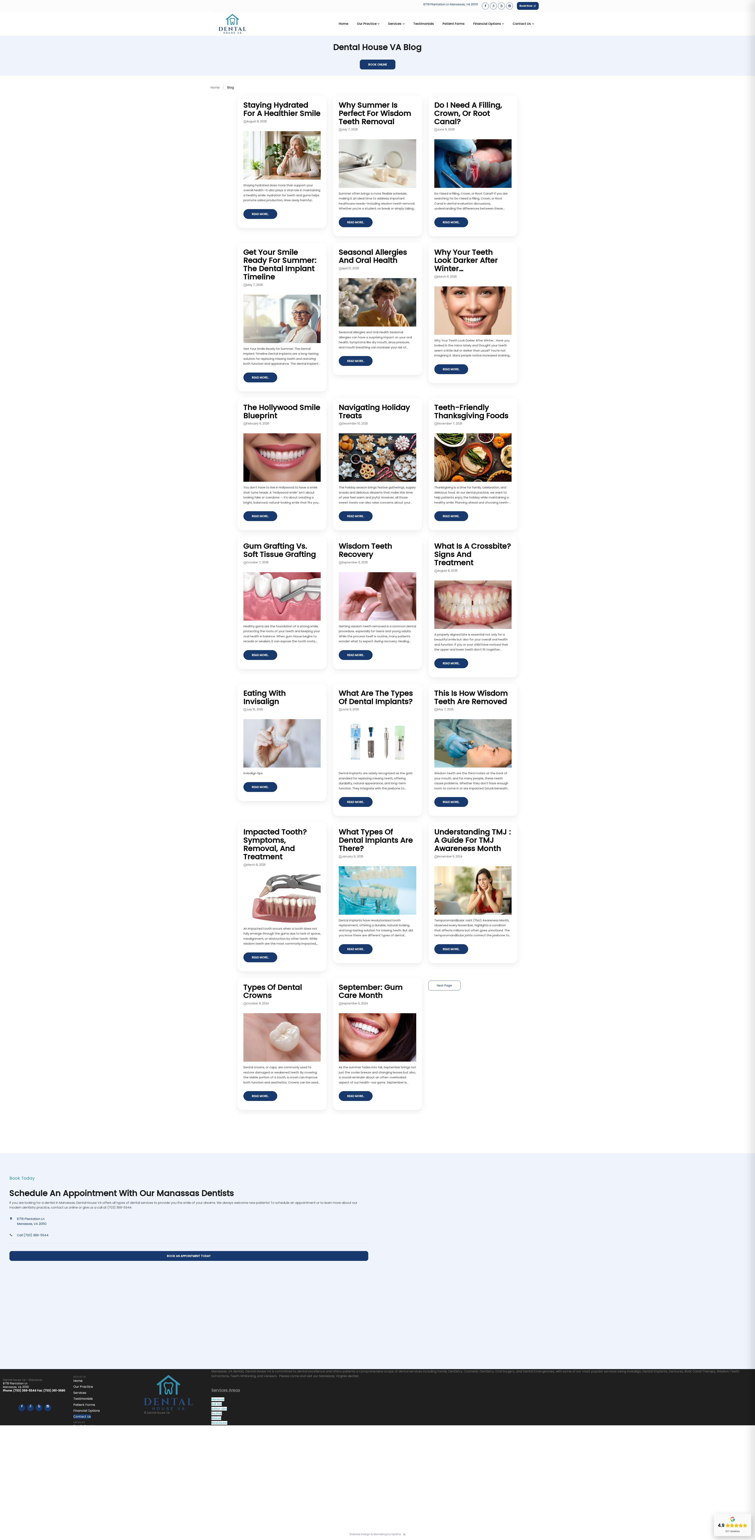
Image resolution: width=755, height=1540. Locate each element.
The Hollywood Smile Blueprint (281, 411)
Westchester (219, 1423)
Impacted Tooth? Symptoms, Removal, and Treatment (275, 844)
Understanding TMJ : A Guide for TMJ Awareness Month (472, 840)
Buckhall (216, 1413)
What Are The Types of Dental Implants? (376, 697)
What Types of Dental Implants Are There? (376, 840)
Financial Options (86, 1410)
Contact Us (82, 1416)
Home (215, 87)
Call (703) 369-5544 (33, 1235)
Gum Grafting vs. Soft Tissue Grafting (279, 550)
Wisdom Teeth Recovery (365, 550)
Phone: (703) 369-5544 (20, 1390)
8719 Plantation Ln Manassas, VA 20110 (450, 4)
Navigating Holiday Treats (374, 411)
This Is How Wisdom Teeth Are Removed (471, 697)
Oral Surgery (83, 1438)
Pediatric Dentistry (87, 1444)
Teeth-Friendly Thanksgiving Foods (471, 411)
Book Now (526, 6)
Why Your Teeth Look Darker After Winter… (466, 260)
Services (79, 1393)
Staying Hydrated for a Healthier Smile (281, 109)
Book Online (377, 64)
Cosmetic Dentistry (88, 1432)
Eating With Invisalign (264, 697)
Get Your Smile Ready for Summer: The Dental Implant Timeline (280, 264)
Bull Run (216, 1404)
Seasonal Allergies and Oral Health (373, 256)
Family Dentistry (86, 1426)
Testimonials (83, 1398)
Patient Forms (84, 1405)
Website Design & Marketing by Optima (375, 1534)
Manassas (217, 1399)
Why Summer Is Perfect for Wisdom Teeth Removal (375, 113)
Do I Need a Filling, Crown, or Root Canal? (468, 113)
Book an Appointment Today (189, 1256)
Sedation (80, 1450)
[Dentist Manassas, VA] (232, 35)
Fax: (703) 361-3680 (51, 1390)
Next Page (444, 985)
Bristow (216, 1418)
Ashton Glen (219, 1409)
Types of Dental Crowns (272, 991)
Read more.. (260, 214)
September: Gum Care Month (371, 991)
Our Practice (83, 1386)
